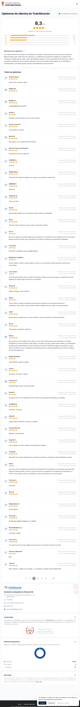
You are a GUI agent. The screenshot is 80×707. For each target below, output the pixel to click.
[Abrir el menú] (77, 4)
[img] (24, 51)
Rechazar (52, 703)
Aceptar (42, 703)
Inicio (19, 704)
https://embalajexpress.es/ (14, 609)
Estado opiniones (29, 704)
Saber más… (39, 682)
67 (53, 578)
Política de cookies (63, 703)
